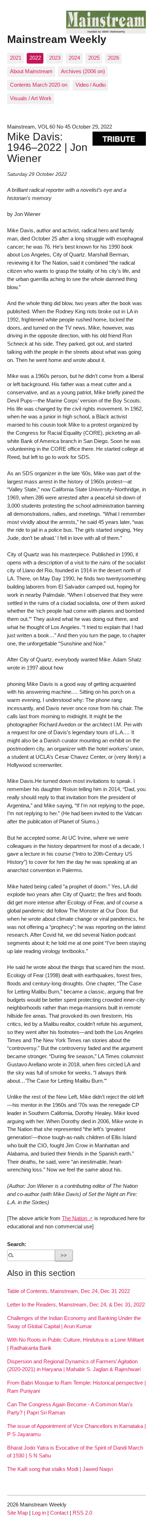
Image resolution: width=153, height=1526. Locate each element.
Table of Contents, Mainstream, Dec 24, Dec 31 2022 (68, 1291)
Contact (59, 1513)
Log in (39, 1513)
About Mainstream (31, 71)
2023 (54, 58)
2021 (15, 58)
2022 (35, 58)
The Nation (74, 1218)
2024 (74, 58)
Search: (16, 1244)
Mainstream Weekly (56, 39)
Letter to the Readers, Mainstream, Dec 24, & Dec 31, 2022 (76, 1305)
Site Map (17, 1513)
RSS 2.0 (82, 1513)
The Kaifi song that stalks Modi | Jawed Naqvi (60, 1469)
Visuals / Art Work (31, 98)
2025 (94, 58)
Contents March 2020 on (38, 85)
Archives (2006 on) (83, 71)
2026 (113, 58)
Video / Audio (90, 85)
